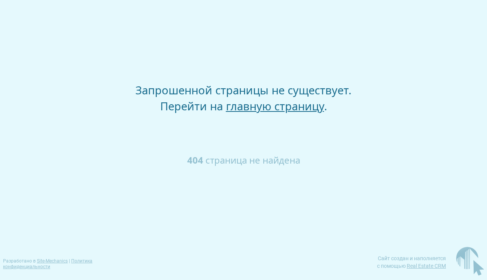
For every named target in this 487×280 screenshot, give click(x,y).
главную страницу (275, 106)
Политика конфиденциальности (47, 263)
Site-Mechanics (52, 261)
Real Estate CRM (426, 266)
